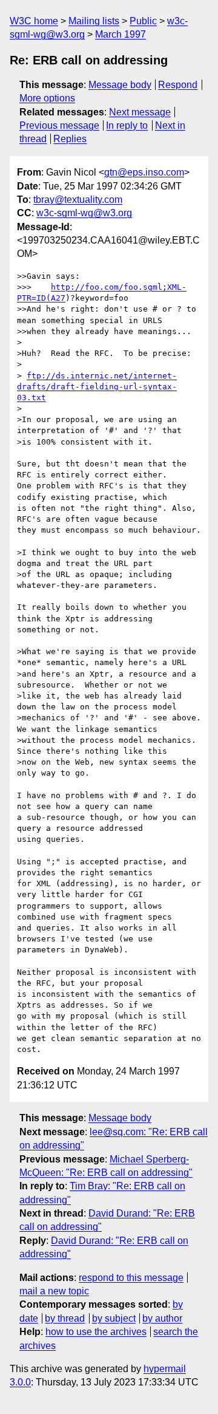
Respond (177, 85)
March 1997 (120, 34)
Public (143, 21)
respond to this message (131, 1277)
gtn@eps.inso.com (144, 172)
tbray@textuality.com (77, 199)
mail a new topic (54, 1291)
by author (162, 1318)
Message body (119, 85)
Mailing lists (93, 21)
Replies (70, 139)
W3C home (34, 21)
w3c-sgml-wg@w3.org (84, 213)
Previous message (59, 125)
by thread (65, 1318)
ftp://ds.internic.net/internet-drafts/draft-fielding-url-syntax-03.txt (97, 386)
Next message (140, 112)
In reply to (127, 125)
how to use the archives (96, 1332)
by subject (114, 1318)
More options (47, 98)
